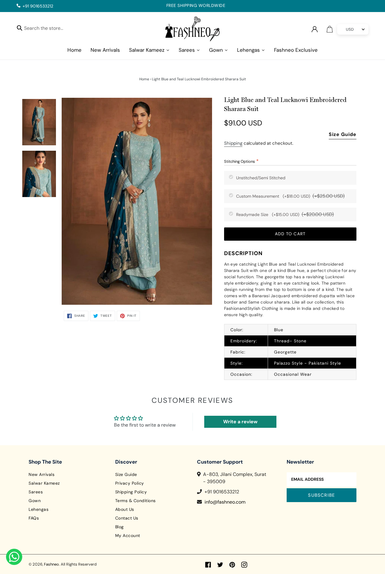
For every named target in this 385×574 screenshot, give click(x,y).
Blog (119, 526)
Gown (35, 500)
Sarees (36, 492)
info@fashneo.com (225, 502)
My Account (127, 535)
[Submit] (20, 28)
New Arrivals (41, 474)
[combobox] (49, 29)
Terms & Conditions (135, 500)
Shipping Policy (131, 492)
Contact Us (126, 518)
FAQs (34, 518)
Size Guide (342, 134)
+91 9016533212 (38, 6)
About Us (124, 509)
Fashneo (51, 564)
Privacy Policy (129, 483)
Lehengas (38, 509)
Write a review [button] (240, 421)
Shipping (233, 143)
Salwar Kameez (44, 483)
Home (144, 79)
